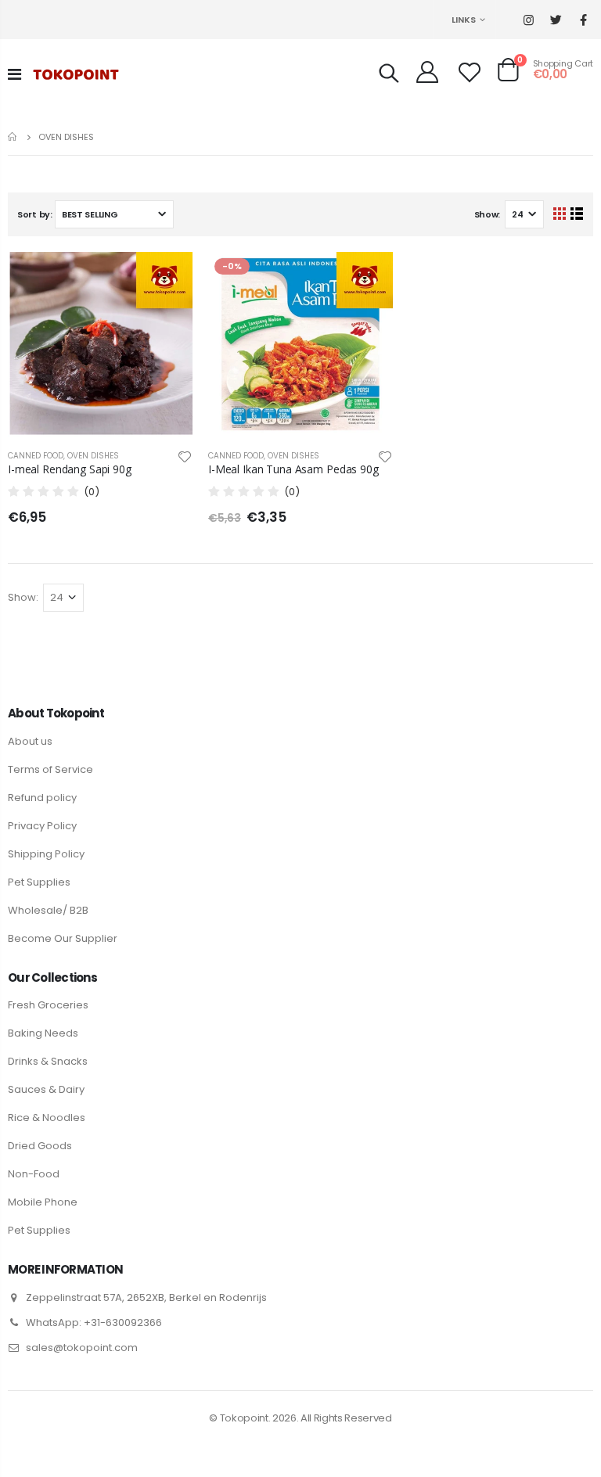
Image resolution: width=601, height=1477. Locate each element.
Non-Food (33, 1173)
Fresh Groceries (48, 1004)
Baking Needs (43, 1033)
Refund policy (42, 797)
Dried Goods (40, 1145)
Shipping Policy (46, 853)
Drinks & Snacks (48, 1061)
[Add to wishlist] (185, 455)
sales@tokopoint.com (82, 1347)
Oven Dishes (93, 456)
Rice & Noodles (46, 1117)
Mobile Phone (42, 1202)
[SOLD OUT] (167, 278)
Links (464, 19)
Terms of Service (50, 769)
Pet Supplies (39, 882)
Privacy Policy (42, 825)
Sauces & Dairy (46, 1089)
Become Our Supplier (62, 938)
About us (30, 741)
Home (14, 136)
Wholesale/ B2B (48, 910)
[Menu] (14, 74)
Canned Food (35, 456)
